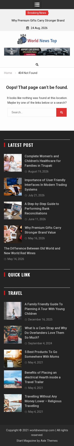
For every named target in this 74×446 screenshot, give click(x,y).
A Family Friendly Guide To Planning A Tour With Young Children (45, 309)
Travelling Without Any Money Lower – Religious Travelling (43, 401)
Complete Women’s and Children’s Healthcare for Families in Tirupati (43, 161)
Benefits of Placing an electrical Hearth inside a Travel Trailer (43, 377)
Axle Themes (49, 440)
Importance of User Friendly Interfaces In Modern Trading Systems (46, 184)
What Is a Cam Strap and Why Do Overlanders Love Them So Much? (46, 332)
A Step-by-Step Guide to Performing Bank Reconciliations (42, 208)
